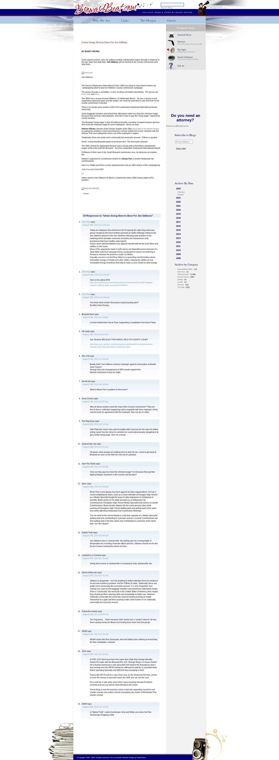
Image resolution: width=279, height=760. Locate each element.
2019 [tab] (178, 214)
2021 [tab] (178, 206)
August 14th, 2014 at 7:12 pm (95, 707)
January (180, 195)
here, (84, 94)
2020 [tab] (178, 210)
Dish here (181, 272)
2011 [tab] (178, 246)
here (89, 94)
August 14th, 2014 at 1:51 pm (95, 634)
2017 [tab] (178, 222)
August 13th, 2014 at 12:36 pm (96, 275)
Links (125, 20)
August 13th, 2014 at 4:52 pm (95, 467)
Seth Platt (86, 222)
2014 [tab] (178, 234)
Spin (186, 50)
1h (83, 173)
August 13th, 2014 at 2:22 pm (95, 334)
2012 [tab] (178, 242)
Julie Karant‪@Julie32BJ (93, 169)
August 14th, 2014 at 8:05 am (95, 614)
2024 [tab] (178, 188)
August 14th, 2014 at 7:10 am (95, 558)
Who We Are (101, 20)
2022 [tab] (178, 202)
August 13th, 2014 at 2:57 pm (95, 402)
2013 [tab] (178, 238)
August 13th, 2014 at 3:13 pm (95, 424)
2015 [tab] (178, 230)
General (186, 35)
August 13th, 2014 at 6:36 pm (95, 535)
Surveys (186, 43)
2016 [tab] (178, 226)
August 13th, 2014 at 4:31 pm (95, 447)
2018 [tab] (178, 218)
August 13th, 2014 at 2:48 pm (95, 359)
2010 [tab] (178, 250)
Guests (171, 20)
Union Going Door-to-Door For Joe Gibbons (104, 42)
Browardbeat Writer (185, 269)
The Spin (180, 287)
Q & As (180, 282)
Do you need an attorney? (185, 117)
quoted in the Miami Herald (147, 129)
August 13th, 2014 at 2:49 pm (95, 384)
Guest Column (183, 277)
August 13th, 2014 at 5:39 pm (95, 487)
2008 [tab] (178, 258)
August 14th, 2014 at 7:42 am (95, 575)
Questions (186, 66)
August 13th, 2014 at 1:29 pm (95, 317)
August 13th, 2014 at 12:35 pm (96, 225)
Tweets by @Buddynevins (177, 126)
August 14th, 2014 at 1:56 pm (95, 654)
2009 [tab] (178, 254)
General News (183, 274)
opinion (180, 279)
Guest (186, 58)
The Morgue (148, 20)
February (181, 192)
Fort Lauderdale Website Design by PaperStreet (128, 757)
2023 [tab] (178, 198)
